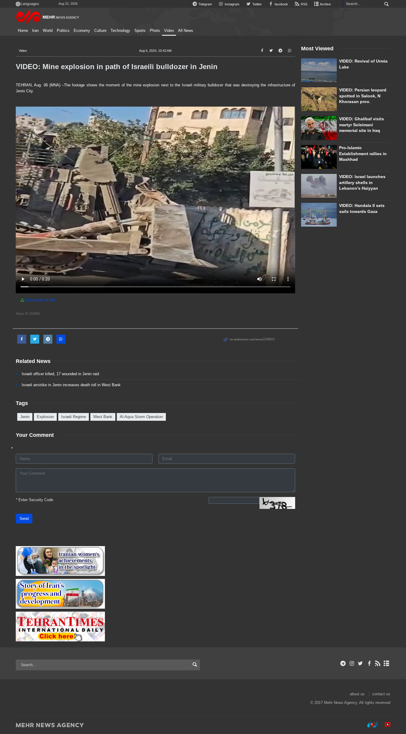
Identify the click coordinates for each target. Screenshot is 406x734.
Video (169, 31)
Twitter (256, 4)
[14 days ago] (319, 70)
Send (24, 518)
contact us (381, 694)
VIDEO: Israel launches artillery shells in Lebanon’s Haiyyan (362, 182)
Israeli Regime (73, 416)
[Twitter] (360, 663)
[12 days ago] (319, 157)
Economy (82, 31)
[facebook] (369, 663)
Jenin (24, 416)
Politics (63, 31)
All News (185, 31)
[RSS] (378, 663)
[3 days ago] (319, 128)
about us (357, 694)
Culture (100, 31)
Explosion (45, 416)
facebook (281, 4)
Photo (155, 31)
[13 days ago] (319, 99)
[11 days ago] (319, 215)
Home (23, 31)
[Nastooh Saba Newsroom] (369, 724)
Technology (120, 31)
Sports (140, 31)
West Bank (102, 416)
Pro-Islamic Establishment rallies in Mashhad (363, 153)
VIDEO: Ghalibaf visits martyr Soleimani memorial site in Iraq (361, 124)
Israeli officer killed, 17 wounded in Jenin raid (60, 374)
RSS (303, 4)
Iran (35, 31)
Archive (325, 4)
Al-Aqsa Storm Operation (141, 416)
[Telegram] (343, 663)
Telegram (205, 4)
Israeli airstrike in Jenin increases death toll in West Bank (71, 385)
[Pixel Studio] (384, 724)
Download (40, 300)
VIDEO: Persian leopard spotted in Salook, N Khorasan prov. (362, 96)
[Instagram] (351, 663)
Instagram (231, 4)
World (48, 31)
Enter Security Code (34, 500)
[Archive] (386, 663)
